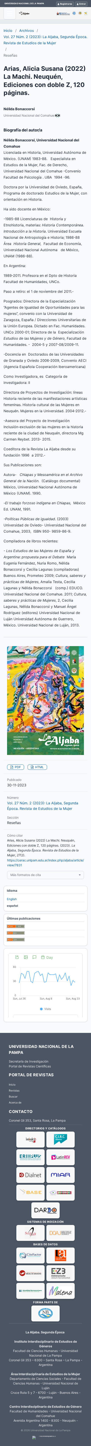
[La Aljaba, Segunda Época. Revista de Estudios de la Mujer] (53, 13)
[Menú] (10, 13)
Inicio (8, 30)
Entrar (82, 4)
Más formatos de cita (25, 875)
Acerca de (15, 1102)
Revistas (14, 1090)
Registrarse (66, 4)
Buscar (13, 1096)
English (12, 899)
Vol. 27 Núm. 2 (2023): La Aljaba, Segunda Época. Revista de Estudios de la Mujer (45, 40)
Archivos (26, 30)
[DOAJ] (60, 1233)
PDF (17, 767)
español (12, 905)
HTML (39, 767)
